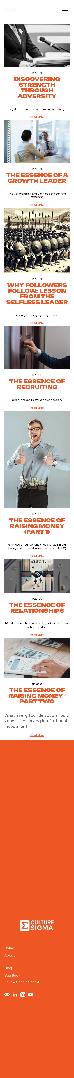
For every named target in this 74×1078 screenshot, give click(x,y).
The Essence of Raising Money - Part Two (37, 696)
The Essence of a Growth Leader (37, 178)
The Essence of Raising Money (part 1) (37, 526)
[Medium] (22, 994)
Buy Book (12, 975)
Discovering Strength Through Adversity (37, 87)
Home (9, 948)
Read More (37, 117)
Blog (8, 968)
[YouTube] (30, 994)
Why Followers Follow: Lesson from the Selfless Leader (37, 293)
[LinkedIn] (14, 994)
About (9, 955)
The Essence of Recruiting (37, 384)
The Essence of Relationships (37, 608)
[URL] (7, 994)
